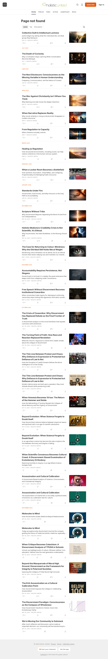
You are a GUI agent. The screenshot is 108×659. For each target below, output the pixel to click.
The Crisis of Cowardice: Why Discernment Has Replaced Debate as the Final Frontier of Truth (43, 316)
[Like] (23, 429)
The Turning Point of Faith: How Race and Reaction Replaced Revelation (42, 336)
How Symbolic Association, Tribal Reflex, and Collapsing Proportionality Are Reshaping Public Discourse (42, 174)
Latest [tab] (25, 27)
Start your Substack (48, 649)
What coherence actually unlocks (34, 132)
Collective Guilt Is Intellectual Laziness (40, 33)
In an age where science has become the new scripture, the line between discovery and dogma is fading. (43, 442)
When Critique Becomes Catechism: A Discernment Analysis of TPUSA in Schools (43, 545)
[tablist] (32, 27)
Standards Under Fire (32, 190)
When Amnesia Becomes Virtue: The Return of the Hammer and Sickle (43, 398)
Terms (59, 644)
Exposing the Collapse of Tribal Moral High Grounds (41, 572)
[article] (54, 38)
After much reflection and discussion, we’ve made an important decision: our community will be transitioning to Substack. (43, 625)
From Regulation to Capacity (35, 129)
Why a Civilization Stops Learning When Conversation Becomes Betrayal (41, 58)
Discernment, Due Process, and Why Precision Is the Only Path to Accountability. (43, 194)
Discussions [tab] (38, 27)
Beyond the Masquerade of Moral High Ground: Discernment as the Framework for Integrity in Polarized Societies (43, 566)
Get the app (64, 649)
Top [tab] (31, 27)
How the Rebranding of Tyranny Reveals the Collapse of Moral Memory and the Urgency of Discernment (42, 404)
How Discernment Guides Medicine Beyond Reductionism (43, 516)
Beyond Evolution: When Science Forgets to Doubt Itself (43, 417)
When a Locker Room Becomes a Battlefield (43, 170)
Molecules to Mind (31, 513)
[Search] (77, 5)
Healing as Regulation (32, 149)
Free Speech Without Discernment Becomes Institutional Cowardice (43, 290)
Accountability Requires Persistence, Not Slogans (42, 271)
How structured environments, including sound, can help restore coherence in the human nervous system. (42, 153)
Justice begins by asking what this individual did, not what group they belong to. (43, 37)
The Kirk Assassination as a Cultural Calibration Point (39, 584)
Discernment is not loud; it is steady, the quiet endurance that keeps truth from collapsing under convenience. (44, 277)
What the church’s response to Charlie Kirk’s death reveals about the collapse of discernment (43, 342)
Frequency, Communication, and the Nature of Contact (41, 80)
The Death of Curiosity (33, 54)
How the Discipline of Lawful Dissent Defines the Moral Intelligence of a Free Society (42, 363)
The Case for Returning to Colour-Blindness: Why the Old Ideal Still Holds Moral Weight (43, 248)
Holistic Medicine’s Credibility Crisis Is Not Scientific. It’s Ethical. (42, 229)
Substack (43, 655)
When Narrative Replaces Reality (37, 113)
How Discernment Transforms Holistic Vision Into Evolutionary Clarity (40, 609)
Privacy (53, 644)
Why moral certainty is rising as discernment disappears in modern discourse (43, 117)
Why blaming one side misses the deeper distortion (40, 102)
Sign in (101, 5)
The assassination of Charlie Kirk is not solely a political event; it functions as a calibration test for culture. (44, 496)
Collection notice (68, 644)
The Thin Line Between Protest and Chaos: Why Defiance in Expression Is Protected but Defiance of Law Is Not (43, 357)
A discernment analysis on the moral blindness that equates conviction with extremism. (43, 323)
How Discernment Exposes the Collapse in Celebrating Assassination (41, 590)
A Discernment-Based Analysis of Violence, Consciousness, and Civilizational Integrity (43, 480)
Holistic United (33, 40)
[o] (78, 358)
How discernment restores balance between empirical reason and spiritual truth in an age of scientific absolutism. (44, 423)
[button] (33, 11)
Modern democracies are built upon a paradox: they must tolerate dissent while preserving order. (43, 385)
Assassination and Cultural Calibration (40, 476)
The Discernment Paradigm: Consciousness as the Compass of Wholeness (43, 603)
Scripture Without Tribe (33, 211)
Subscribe (90, 5)
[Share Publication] (82, 5)
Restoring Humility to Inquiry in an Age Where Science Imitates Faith (41, 464)
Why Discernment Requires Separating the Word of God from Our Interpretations (44, 215)
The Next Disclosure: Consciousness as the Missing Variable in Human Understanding (43, 76)
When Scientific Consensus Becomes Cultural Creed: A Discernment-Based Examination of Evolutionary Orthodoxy (44, 457)
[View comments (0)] (37, 43)
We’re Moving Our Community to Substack (42, 621)
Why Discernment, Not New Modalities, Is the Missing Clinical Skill (44, 234)
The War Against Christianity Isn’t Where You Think (44, 97)
